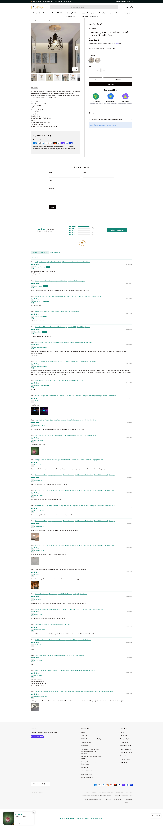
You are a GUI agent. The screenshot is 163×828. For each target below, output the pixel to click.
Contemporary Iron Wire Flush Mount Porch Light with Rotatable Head (45, 20)
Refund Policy (85, 746)
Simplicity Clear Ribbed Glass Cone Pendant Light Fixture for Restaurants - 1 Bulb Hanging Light (65, 420)
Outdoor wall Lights (123, 13)
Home (35, 13)
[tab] (34, 87)
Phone (50, 180)
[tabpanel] (55, 109)
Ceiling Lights (72, 13)
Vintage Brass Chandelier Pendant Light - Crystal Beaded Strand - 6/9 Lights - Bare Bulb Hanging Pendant (69, 460)
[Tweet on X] (94, 24)
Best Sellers (94, 16)
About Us (84, 735)
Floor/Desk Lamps (105, 13)
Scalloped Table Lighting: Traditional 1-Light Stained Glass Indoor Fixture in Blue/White (62, 262)
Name (50, 172)
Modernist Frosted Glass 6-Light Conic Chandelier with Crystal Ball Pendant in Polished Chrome (65, 670)
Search (83, 732)
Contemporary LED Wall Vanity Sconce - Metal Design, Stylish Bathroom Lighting (60, 281)
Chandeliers (43, 13)
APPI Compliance (86, 774)
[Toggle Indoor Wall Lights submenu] (96, 13)
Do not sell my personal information (93, 799)
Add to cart (118, 79)
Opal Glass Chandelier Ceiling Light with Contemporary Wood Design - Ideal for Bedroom (63, 640)
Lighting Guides (82, 16)
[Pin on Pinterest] (101, 24)
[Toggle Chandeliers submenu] (49, 13)
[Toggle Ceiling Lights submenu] (78, 13)
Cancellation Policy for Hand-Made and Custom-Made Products (90, 751)
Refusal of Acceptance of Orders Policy (123, 795)
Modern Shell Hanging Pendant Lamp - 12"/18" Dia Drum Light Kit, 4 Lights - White (61, 594)
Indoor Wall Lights (87, 13)
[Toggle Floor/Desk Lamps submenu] (113, 13)
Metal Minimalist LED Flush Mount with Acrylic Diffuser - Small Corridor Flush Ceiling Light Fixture (65, 361)
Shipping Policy (86, 742)
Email (84, 172)
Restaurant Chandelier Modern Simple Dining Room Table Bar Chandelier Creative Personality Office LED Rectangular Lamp (74, 691)
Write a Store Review (117, 230)
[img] (45, 229)
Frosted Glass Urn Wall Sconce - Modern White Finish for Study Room (57, 311)
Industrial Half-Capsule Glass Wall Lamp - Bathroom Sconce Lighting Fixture (59, 380)
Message (51, 188)
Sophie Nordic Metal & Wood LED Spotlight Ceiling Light (52, 624)
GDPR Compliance (87, 777)
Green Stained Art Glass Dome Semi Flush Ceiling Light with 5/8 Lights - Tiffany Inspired (62, 327)
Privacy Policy (85, 767)
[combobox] (84, 7)
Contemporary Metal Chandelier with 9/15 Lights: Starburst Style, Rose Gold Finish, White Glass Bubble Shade (70, 609)
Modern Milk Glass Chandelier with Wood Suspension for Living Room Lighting (59, 655)
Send (52, 207)
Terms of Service (86, 771)
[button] (131, 7)
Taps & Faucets (69, 16)
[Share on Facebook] (97, 24)
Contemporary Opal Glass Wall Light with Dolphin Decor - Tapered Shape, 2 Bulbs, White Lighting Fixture (68, 296)
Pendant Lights (57, 13)
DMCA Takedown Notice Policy (91, 739)
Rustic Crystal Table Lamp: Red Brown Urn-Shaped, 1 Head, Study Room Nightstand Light (63, 342)
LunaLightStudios (38, 792)
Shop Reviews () (55, 252)
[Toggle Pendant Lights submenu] (64, 13)
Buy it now (111, 84)
